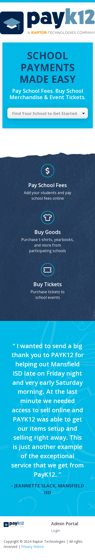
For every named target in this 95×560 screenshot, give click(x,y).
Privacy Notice (32, 546)
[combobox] (47, 113)
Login (55, 530)
